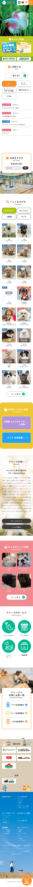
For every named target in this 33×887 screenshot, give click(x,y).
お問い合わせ (16, 854)
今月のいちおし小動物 (23, 806)
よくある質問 (25, 851)
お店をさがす (6, 797)
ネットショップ (11, 848)
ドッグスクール (5, 819)
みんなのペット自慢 (23, 813)
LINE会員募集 (6, 833)
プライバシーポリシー (11, 851)
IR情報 (19, 831)
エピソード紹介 (21, 840)
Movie (19, 835)
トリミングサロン (7, 815)
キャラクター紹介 (22, 833)
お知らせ (6, 846)
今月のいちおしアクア (23, 807)
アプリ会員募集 (6, 829)
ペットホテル (6, 817)
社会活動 (20, 838)
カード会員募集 (6, 831)
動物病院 (5, 822)
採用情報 (26, 846)
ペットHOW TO (22, 821)
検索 (25, 167)
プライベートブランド (23, 836)
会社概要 (20, 829)
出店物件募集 (16, 846)
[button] (11, 53)
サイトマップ (23, 848)
